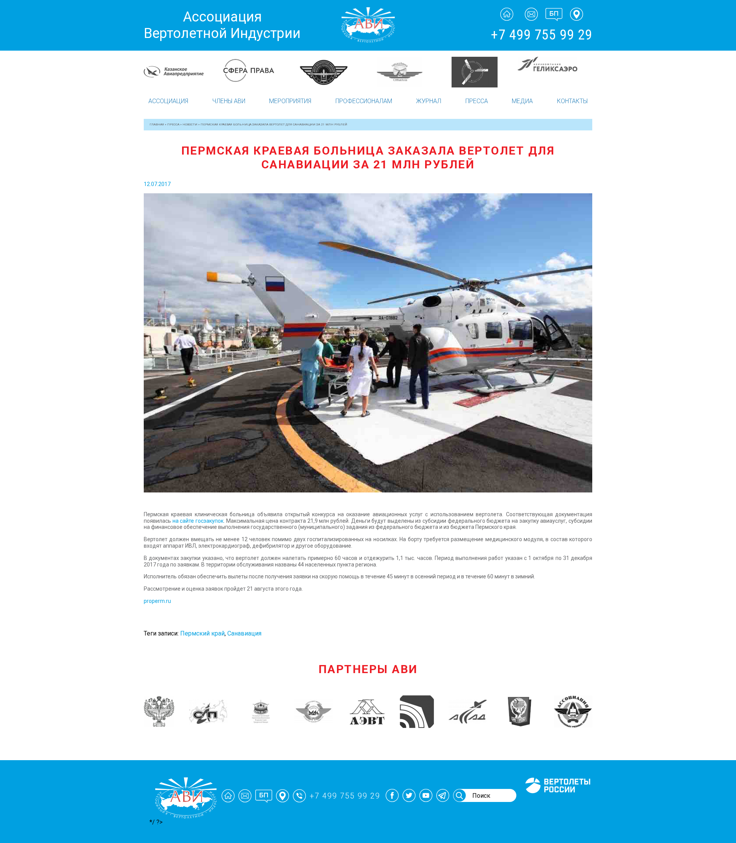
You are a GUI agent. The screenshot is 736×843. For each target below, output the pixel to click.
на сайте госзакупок (197, 521)
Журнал (428, 101)
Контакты (572, 101)
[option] (181, 72)
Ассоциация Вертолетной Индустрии (222, 25)
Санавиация (244, 633)
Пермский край (202, 633)
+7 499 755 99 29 (541, 35)
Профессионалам (363, 101)
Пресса (476, 101)
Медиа (522, 101)
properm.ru (157, 601)
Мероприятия (290, 101)
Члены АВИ (228, 101)
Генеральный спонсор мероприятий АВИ (557, 802)
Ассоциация (168, 101)
